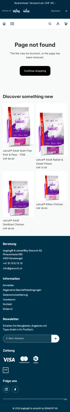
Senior (12, 64)
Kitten (11, 88)
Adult (11, 57)
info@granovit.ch (12, 268)
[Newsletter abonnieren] (55, 338)
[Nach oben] (65, 400)
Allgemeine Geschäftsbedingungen (22, 290)
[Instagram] (6, 389)
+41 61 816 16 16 (12, 263)
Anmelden (8, 285)
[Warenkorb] (66, 24)
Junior (12, 50)
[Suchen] (50, 24)
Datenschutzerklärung (15, 295)
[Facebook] (15, 389)
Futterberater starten (20, 71)
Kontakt (7, 304)
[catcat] (26, 11)
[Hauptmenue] (12, 24)
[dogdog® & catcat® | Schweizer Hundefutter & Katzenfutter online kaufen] (4, 24)
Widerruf (8, 309)
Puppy (12, 44)
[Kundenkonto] (58, 24)
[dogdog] (16, 11)
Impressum (9, 299)
